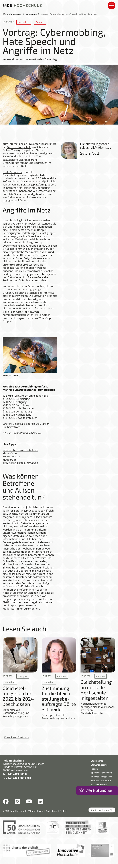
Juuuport (50, 184)
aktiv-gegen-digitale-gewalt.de (20, 462)
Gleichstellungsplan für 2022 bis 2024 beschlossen (18, 696)
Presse (94, 768)
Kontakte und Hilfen (101, 780)
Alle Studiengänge (99, 790)
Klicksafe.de (10, 453)
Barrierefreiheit (99, 784)
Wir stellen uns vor (12, 14)
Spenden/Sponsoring (101, 772)
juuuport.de (10, 459)
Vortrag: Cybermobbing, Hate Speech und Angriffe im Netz (69, 14)
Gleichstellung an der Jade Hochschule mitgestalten (96, 690)
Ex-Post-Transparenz (101, 776)
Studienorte (97, 760)
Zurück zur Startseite (16, 737)
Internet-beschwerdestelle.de (20, 450)
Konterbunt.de (11, 456)
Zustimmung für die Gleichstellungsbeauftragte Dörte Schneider (59, 698)
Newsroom (31, 14)
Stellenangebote (99, 764)
